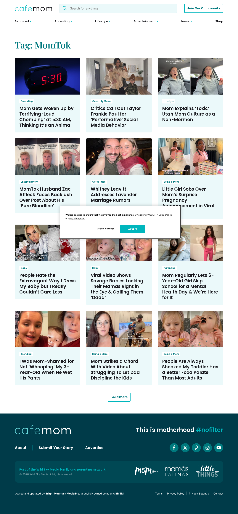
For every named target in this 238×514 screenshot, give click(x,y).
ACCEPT (132, 229)
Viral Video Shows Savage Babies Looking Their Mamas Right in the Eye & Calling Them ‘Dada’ (117, 286)
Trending (26, 354)
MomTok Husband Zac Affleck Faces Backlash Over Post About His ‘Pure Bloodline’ (45, 197)
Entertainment (29, 181)
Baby (24, 268)
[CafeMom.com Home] (33, 8)
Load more (119, 397)
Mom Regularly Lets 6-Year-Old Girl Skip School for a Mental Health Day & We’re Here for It (190, 286)
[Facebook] (174, 447)
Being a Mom (171, 181)
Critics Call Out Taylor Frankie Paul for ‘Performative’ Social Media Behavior (116, 116)
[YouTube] (218, 447)
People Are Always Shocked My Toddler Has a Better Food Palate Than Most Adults (190, 369)
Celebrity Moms (101, 101)
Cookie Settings (106, 228)
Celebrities (98, 181)
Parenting (27, 101)
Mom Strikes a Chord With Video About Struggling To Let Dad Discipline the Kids (115, 369)
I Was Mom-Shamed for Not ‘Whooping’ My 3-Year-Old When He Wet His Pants (46, 369)
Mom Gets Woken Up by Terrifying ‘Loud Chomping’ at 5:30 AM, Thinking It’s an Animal (46, 116)
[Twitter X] (185, 447)
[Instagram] (207, 447)
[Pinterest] (196, 447)
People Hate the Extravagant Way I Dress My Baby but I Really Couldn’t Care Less (47, 283)
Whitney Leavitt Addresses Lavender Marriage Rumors (114, 194)
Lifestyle (169, 101)
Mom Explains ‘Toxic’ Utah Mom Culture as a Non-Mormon (188, 114)
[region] (120, 222)
